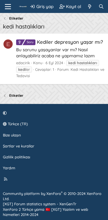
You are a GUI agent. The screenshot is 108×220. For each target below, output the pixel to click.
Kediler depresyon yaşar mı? (65, 42)
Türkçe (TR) (17, 124)
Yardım (9, 168)
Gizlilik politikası (16, 157)
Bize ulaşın (12, 135)
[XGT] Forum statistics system (39, 204)
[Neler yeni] (89, 6)
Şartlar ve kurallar (18, 146)
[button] (53, 112)
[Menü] (8, 6)
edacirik (23, 62)
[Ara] (101, 6)
